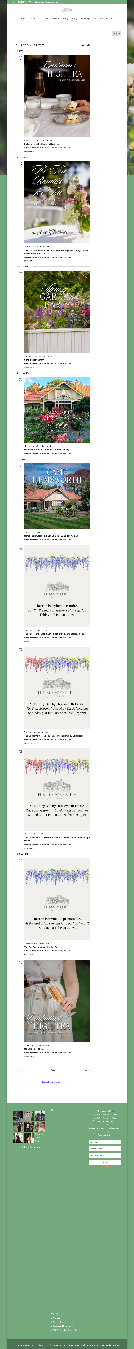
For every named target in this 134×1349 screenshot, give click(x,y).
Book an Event (53, 19)
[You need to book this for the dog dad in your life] (18, 1115)
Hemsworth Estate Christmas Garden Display (46, 449)
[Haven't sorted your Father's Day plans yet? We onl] (40, 1115)
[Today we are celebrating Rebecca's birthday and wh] (18, 1138)
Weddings (85, 19)
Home (23, 19)
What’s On (98, 19)
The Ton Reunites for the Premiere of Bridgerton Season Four (54, 633)
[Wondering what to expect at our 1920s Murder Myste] (29, 1127)
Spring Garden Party (34, 359)
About (32, 19)
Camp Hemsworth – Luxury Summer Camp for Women (51, 535)
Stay (40, 19)
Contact (110, 19)
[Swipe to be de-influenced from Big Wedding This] (29, 1138)
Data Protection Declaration (65, 1330)
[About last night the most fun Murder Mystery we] (18, 1127)
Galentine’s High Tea (34, 1048)
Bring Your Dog (70, 19)
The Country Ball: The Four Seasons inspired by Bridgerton (53, 735)
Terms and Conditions (63, 1326)
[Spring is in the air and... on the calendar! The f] (29, 1115)
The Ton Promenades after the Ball (41, 947)
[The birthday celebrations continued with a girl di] (40, 1127)
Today (53, 1070)
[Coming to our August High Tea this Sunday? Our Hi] (40, 1138)
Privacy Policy (59, 1322)
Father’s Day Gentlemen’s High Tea (41, 143)
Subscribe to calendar (51, 1082)
